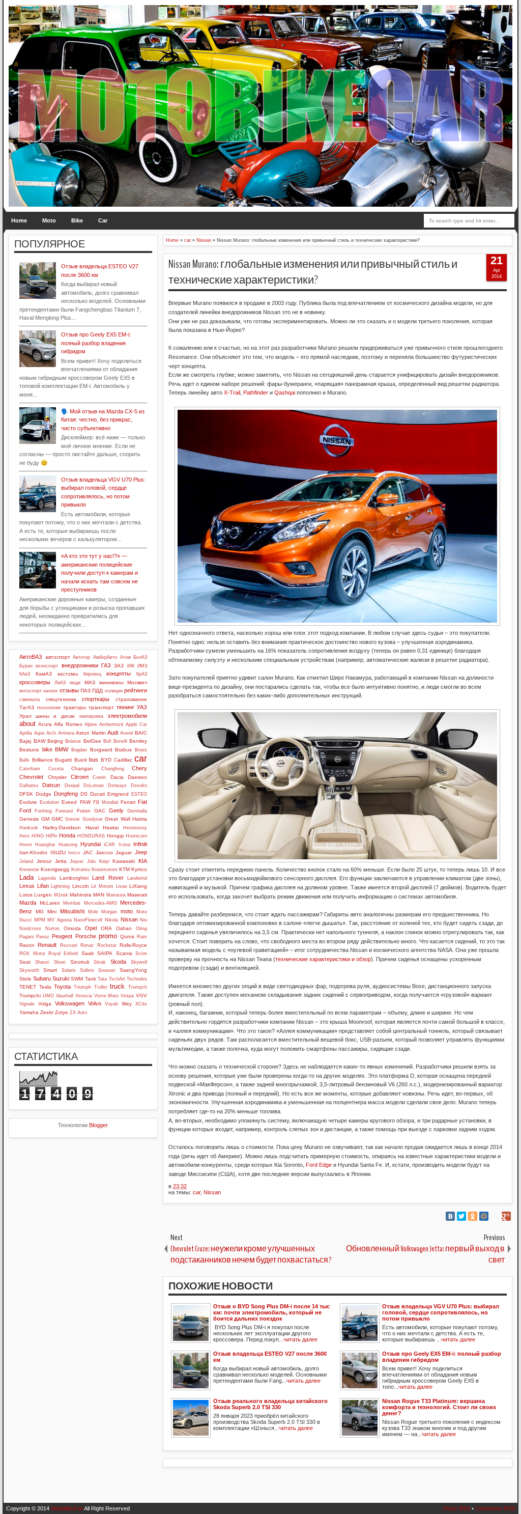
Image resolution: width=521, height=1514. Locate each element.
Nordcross (30, 928)
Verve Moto (106, 995)
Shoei (60, 962)
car (196, 1192)
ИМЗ (142, 665)
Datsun (51, 785)
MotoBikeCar (67, 1508)
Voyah (111, 1003)
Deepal (72, 785)
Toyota (62, 987)
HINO (38, 835)
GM (45, 819)
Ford (25, 810)
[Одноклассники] (472, 1216)
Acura (45, 724)
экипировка (91, 716)
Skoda (118, 962)
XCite (141, 1003)
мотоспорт (30, 690)
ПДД (97, 690)
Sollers (87, 970)
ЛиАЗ (60, 682)
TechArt (117, 979)
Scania (124, 953)
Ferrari (128, 802)
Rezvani (68, 945)
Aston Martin (91, 733)
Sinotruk (80, 962)
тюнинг (125, 707)
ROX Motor (32, 953)
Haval (92, 827)
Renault (47, 945)
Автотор (81, 657)
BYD (106, 760)
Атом (125, 657)
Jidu (91, 861)
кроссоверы (34, 682)
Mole (93, 911)
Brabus (123, 749)
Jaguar (123, 852)
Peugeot (62, 936)
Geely (116, 810)
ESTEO (139, 794)
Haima (139, 819)
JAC (88, 852)
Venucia (83, 995)
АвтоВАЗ (30, 657)
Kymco (139, 869)
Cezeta (56, 768)
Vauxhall (64, 995)
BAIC (141, 733)
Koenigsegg (55, 869)
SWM (77, 979)
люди (74, 682)
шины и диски (55, 716)
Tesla (45, 987)
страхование (131, 699)
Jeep (141, 852)
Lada (26, 877)
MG (40, 911)
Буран (26, 665)
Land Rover (107, 878)
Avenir (126, 733)
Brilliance (42, 760)
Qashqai (284, 392)
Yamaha (29, 1012)
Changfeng (112, 768)
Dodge (43, 794)
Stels (25, 979)
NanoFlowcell (88, 919)
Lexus (27, 886)
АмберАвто (105, 657)
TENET (27, 987)
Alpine (90, 724)
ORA (106, 928)
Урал (25, 716)
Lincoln (80, 886)
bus (93, 759)
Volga (44, 1003)
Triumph (82, 987)
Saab (87, 953)
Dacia (117, 777)
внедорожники (80, 665)
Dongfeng (66, 794)
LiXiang (138, 886)
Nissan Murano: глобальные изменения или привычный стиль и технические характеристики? (312, 272)
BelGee (92, 741)
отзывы (69, 690)
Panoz (42, 936)
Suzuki (60, 978)
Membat (71, 903)
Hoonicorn (136, 835)
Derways (117, 785)
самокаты (29, 699)
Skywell (139, 962)
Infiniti (140, 844)
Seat (25, 962)
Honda (67, 835)
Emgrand (118, 794)
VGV (141, 995)
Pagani (26, 936)
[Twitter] (461, 1216)
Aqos (39, 733)
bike (47, 749)
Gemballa (137, 811)
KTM (124, 869)
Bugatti (63, 760)
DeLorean (93, 785)
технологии (49, 707)
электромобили (127, 716)
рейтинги (135, 690)
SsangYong (133, 970)
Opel (91, 928)
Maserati (137, 895)
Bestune (29, 749)
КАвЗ (24, 674)
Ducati (97, 794)
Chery (139, 768)
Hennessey (135, 827)
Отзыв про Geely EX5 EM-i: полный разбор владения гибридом (96, 342)
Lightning (60, 886)
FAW (85, 802)
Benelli (120, 741)
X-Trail (232, 392)
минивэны (111, 682)
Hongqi (115, 835)
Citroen (80, 777)
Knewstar (29, 869)
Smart (50, 970)
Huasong (68, 844)
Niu (143, 919)
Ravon (27, 945)
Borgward (101, 749)
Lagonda (47, 878)
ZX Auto (78, 1012)
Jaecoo (104, 852)
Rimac (87, 945)
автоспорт (57, 657)
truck (117, 986)
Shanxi (42, 962)
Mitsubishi (72, 911)
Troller (100, 987)
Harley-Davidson (62, 827)
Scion (141, 953)
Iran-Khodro (33, 852)
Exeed (69, 802)
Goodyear (92, 819)
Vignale (27, 1003)
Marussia (116, 895)
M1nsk (61, 895)
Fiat (142, 802)
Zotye (61, 1012)
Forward (64, 811)
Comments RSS (495, 1508)
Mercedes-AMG (100, 903)
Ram (142, 936)
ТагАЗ (26, 707)
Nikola (111, 919)
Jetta (61, 861)
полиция (114, 690)
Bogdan (79, 749)
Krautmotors (105, 869)
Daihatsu (28, 785)
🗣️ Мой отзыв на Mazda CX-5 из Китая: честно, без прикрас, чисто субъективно (102, 419)
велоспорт (47, 665)
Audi (112, 733)
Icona (124, 844)
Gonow (72, 819)
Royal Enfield (63, 953)
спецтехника (61, 699)
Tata (102, 979)
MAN (98, 895)
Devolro (139, 785)
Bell (107, 741)
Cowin (99, 777)
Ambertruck (111, 724)
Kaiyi (104, 861)
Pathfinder (255, 392)
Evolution (49, 802)
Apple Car (136, 724)
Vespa (127, 995)
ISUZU (58, 852)
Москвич (137, 682)
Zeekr (46, 1012)
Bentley (138, 741)
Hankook (28, 827)
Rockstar (107, 945)
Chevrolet (31, 777)
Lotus (26, 895)
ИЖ (130, 665)
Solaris (69, 970)
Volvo (94, 1003)
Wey (127, 1003)
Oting (141, 928)
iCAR (109, 844)
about (27, 723)
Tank (90, 979)
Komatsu (80, 869)
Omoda (72, 928)
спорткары (95, 699)
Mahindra (81, 895)
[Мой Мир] (483, 1216)
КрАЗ (141, 674)
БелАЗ (140, 657)
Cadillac (123, 760)
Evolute (28, 802)
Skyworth (29, 970)
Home (19, 220)
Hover (25, 844)
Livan (121, 886)
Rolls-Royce (133, 945)
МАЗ (89, 682)
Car (102, 220)
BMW (61, 749)
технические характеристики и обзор (323, 959)
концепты (118, 673)
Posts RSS (456, 1508)
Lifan (43, 886)
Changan (82, 768)
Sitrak (100, 962)
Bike (77, 220)
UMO (48, 995)
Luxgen (43, 895)
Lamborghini (74, 878)
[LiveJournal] (495, 1216)
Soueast (106, 970)
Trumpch (137, 987)
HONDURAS (91, 835)
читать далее (300, 1339)
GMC (57, 819)
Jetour (44, 861)
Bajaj (25, 741)
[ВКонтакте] (450, 1216)
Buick (80, 760)
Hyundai (90, 844)
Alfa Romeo (68, 724)
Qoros (127, 936)
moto (127, 911)
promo (108, 936)
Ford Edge (319, 1165)
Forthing (43, 811)
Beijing (55, 741)
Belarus (73, 741)
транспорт (101, 707)
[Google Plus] (506, 1216)
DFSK (26, 794)
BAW (39, 741)
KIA (142, 861)
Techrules (137, 979)
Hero (24, 835)
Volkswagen (69, 1003)
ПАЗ (85, 690)
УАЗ (142, 707)
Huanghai (45, 844)
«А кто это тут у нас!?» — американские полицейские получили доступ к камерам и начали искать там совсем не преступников (99, 573)
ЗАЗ (119, 665)
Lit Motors (102, 886)
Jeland (26, 861)
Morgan (109, 911)
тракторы (74, 707)
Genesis (29, 819)
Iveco (74, 852)
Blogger (98, 1125)
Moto (49, 220)
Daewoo (137, 777)
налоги (50, 690)
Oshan (124, 928)
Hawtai (111, 827)
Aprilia (25, 733)
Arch (51, 733)
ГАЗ (106, 665)
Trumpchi (30, 995)
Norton (52, 928)
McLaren (50, 903)
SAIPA (104, 953)
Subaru (42, 978)
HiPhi (51, 835)
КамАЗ (44, 674)
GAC (99, 811)
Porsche (85, 936)
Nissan (212, 1192)
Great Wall (117, 819)
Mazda (27, 903)
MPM (39, 919)
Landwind (137, 878)
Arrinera (66, 733)
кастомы (67, 674)
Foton (84, 811)
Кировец (92, 674)
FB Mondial (105, 802)
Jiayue (76, 861)
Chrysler (57, 777)
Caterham (29, 768)
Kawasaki (123, 861)
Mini (51, 911)
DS (84, 794)
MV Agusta (59, 919)
